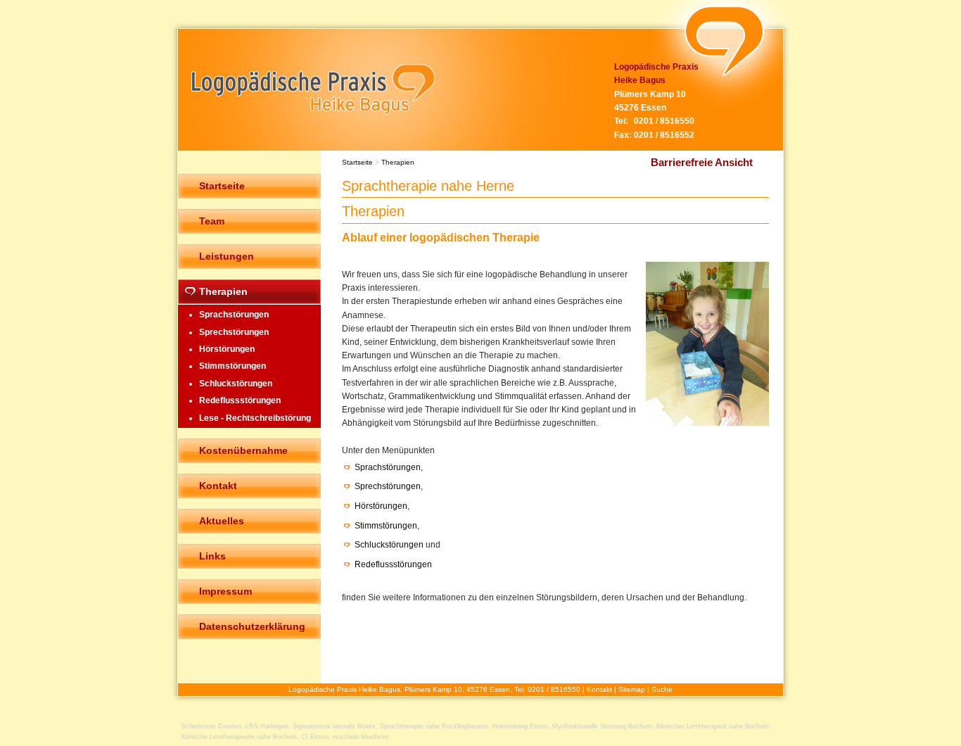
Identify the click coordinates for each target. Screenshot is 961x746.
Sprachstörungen (388, 467)
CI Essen (315, 736)
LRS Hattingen (267, 726)
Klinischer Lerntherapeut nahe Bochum (712, 726)
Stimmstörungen (386, 526)
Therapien (397, 162)
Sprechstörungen (388, 486)
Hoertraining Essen (520, 726)
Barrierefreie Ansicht (702, 162)
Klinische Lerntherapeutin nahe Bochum (239, 736)
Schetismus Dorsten (211, 726)
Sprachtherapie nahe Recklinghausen (434, 726)
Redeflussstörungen (393, 564)
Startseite (357, 162)
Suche (662, 689)
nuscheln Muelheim (361, 736)
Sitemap (631, 689)
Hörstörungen (381, 506)
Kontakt (599, 689)
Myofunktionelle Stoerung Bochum (602, 726)
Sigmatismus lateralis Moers (334, 726)
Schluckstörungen (389, 545)
